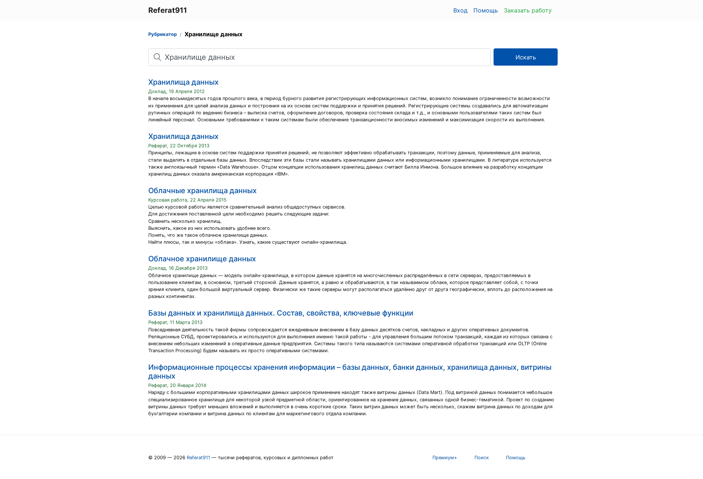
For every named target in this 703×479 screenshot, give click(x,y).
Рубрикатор (162, 34)
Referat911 (198, 457)
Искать (526, 57)
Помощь (485, 10)
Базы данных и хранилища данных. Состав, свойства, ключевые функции (280, 313)
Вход (460, 10)
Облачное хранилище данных (202, 258)
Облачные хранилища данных (202, 190)
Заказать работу (528, 10)
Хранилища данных (183, 82)
